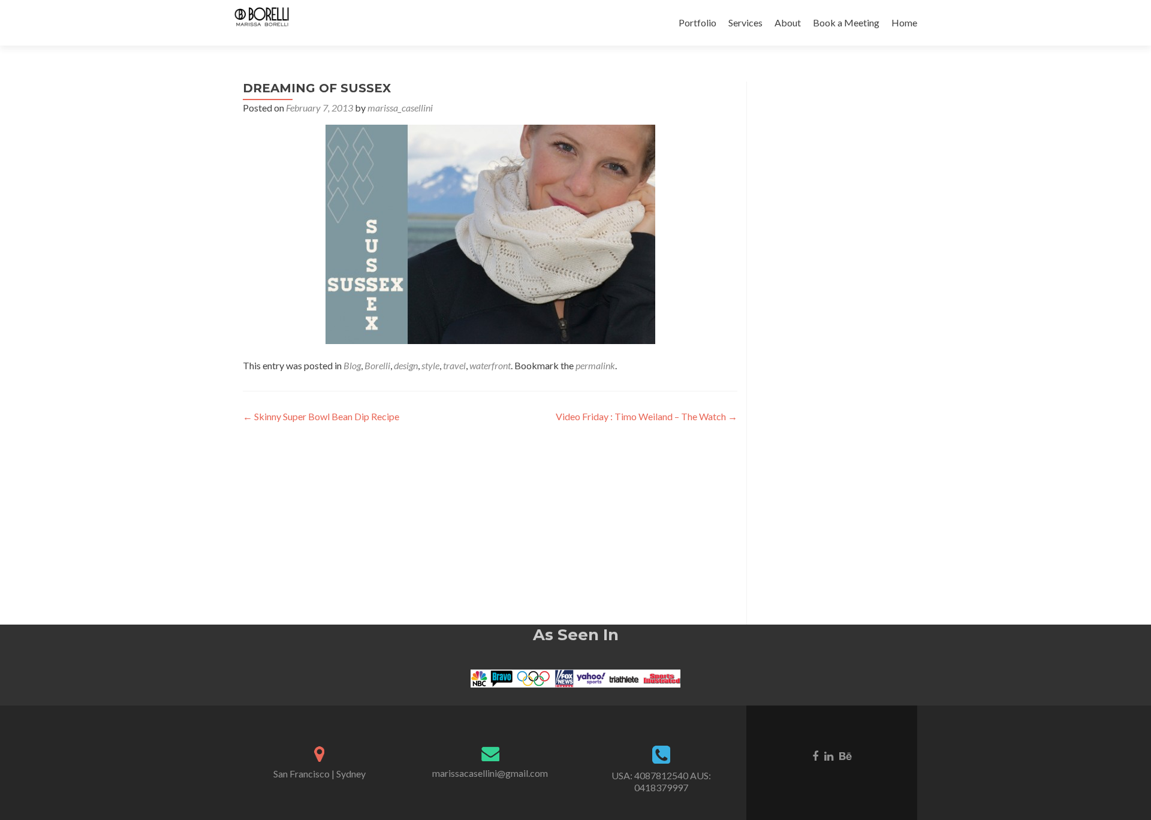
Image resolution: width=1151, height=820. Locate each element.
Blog (352, 365)
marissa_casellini (400, 107)
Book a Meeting (846, 22)
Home (904, 22)
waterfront (490, 365)
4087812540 (661, 775)
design (406, 365)
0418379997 (661, 787)
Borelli (377, 365)
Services (745, 22)
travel (454, 365)
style (430, 365)
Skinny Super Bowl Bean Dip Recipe (321, 416)
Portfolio (697, 22)
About (788, 22)
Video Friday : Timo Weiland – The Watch (646, 416)
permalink (595, 365)
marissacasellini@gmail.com (490, 773)
